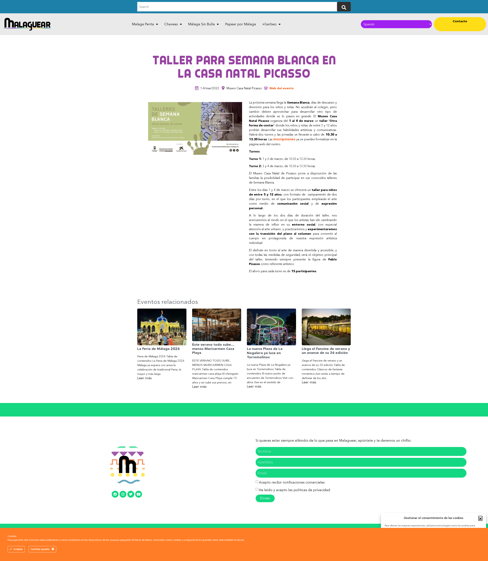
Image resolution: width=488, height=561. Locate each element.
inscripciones (284, 139)
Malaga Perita (143, 24)
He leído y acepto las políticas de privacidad (294, 490)
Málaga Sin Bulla (201, 24)
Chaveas (171, 24)
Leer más (144, 378)
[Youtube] (138, 494)
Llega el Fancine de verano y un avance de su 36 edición (326, 351)
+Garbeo (269, 24)
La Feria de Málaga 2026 (158, 349)
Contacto (460, 21)
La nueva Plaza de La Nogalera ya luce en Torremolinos (265, 353)
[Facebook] (115, 494)
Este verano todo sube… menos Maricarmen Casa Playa (213, 348)
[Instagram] (123, 494)
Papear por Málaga (240, 24)
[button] (480, 518)
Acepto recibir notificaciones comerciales (292, 482)
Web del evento (281, 88)
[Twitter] (130, 494)
